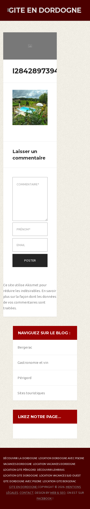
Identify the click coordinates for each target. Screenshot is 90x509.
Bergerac (25, 347)
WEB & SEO (58, 492)
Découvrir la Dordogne (20, 458)
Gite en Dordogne (45, 10)
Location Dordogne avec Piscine (61, 458)
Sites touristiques (31, 393)
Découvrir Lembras (50, 469)
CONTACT (26, 492)
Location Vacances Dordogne (54, 463)
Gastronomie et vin (33, 362)
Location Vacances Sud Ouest (60, 475)
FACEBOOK (44, 498)
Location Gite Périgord (19, 469)
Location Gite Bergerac (59, 481)
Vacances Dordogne (17, 463)
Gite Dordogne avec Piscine (22, 481)
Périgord (24, 378)
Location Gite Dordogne (20, 475)
